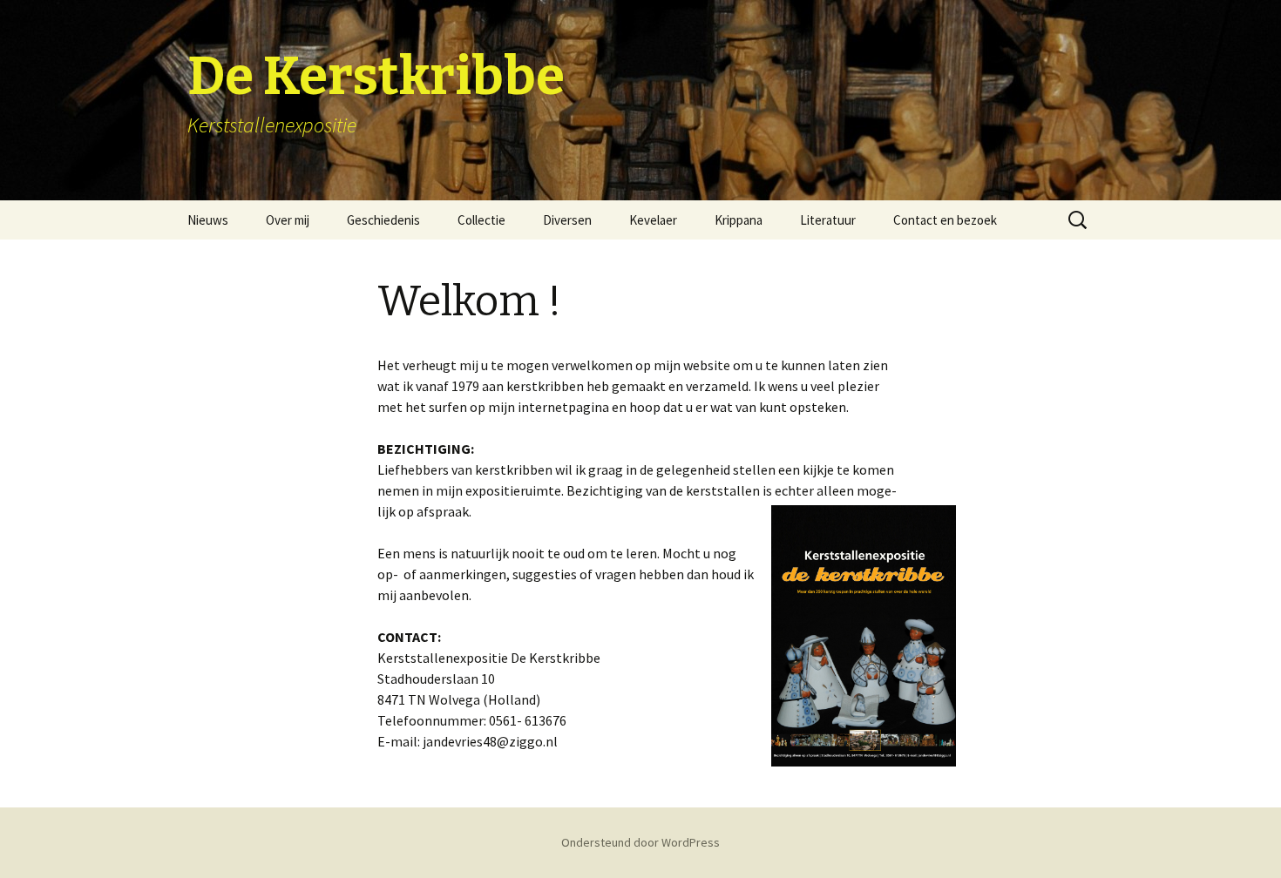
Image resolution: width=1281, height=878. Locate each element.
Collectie (481, 220)
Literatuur (828, 220)
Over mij (287, 220)
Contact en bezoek (945, 220)
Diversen (567, 220)
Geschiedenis (383, 220)
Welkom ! (469, 301)
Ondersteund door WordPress (640, 842)
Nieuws (207, 220)
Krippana (738, 220)
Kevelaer (653, 220)
